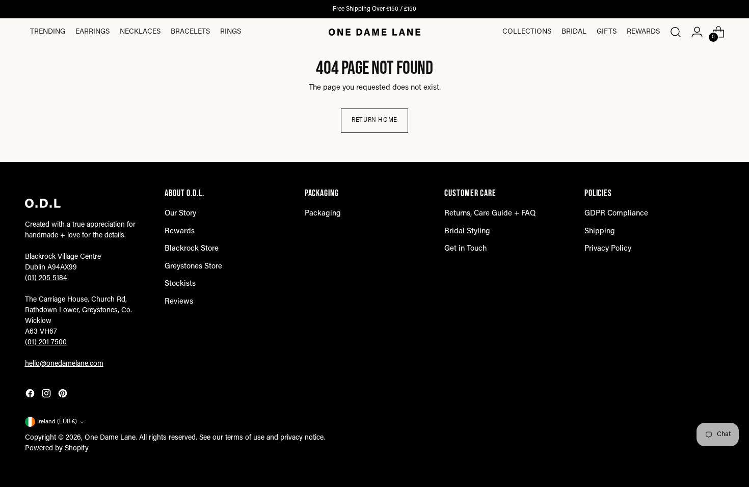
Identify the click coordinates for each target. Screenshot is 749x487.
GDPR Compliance (616, 214)
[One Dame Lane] (374, 32)
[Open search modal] (675, 32)
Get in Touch (465, 249)
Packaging (323, 214)
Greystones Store (193, 266)
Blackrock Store (192, 249)
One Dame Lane (110, 438)
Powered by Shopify (57, 448)
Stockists (180, 284)
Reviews (179, 302)
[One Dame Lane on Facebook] (31, 395)
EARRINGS (92, 32)
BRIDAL (573, 32)
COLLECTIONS (526, 32)
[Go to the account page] (697, 32)
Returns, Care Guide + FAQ (490, 214)
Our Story (180, 214)
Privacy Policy (607, 249)
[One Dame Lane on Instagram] (47, 395)
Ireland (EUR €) (57, 422)
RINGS (230, 32)
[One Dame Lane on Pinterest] (64, 395)
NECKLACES (140, 32)
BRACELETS (190, 32)
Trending (47, 32)
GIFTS (607, 32)
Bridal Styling (467, 231)
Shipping (599, 231)
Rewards (643, 32)
